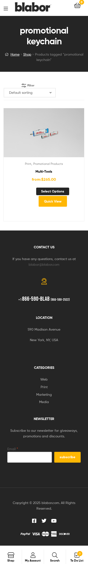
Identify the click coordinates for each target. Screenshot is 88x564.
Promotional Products (48, 164)
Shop (27, 54)
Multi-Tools (43, 171)
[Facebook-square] (34, 520)
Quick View (53, 201)
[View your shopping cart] (77, 5)
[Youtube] (53, 520)
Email (12, 449)
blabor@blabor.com (44, 264)
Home (15, 54)
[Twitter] (44, 520)
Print (28, 164)
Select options (52, 191)
